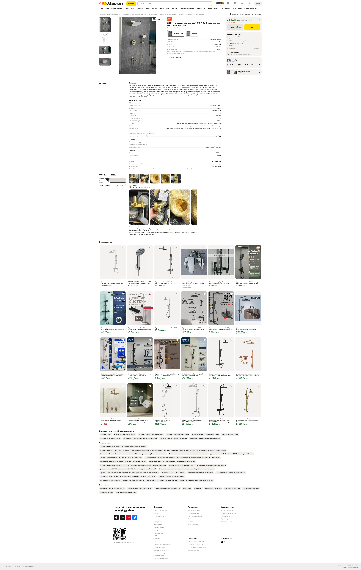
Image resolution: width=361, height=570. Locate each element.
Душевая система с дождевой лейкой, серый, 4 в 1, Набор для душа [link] (167, 374)
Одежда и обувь (159, 524)
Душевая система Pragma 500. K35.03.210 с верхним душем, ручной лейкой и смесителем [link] (193, 329)
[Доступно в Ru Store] (134, 519)
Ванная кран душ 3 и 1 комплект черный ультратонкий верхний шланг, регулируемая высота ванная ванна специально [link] (112, 329)
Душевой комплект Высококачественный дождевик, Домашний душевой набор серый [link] (246, 329)
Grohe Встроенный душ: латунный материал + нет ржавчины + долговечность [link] (192, 375)
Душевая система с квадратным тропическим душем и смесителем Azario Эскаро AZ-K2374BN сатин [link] (112, 282)
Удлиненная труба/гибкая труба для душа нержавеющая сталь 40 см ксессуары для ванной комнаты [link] (220, 282)
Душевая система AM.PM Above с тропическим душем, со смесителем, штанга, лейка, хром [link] (139, 329)
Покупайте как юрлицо (195, 516)
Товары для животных (160, 550)
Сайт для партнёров (194, 550)
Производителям (226, 516)
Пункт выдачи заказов (228, 519)
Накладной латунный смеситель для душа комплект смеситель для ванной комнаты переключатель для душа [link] (194, 282)
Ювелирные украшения (161, 558)
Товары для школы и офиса (162, 544)
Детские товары (159, 555)
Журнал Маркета (193, 524)
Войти (258, 3)
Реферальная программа (228, 513)
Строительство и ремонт (161, 553)
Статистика (8, 566)
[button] (169, 19)
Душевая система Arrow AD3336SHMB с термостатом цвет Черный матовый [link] (220, 375)
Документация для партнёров (197, 547)
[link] (105, 434)
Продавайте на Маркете (195, 544)
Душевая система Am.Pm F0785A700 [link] (167, 328)
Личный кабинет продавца (196, 541)
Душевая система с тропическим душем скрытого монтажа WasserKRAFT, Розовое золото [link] (111, 421)
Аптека (156, 530)
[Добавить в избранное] (123, 247)
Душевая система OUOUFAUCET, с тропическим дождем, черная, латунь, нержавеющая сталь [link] (221, 329)
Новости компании (227, 510)
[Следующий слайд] (159, 45)
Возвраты (191, 522)
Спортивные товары (160, 547)
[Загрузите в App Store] (116, 519)
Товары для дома (159, 527)
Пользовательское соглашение (24, 566)
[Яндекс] (356, 567)
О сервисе (191, 519)
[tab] (104, 8)
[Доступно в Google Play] (122, 519)
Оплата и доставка (193, 513)
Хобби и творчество (160, 536)
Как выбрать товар (193, 510)
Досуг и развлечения (160, 510)
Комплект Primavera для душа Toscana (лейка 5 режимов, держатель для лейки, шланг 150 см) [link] (139, 282)
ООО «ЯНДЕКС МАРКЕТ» (351, 565)
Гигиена (156, 519)
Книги (155, 541)
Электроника (158, 522)
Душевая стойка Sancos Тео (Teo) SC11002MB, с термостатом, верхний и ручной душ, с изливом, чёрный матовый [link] (220, 421)
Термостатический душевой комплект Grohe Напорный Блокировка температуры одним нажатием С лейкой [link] (140, 375)
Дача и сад (157, 538)
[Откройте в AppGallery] (128, 519)
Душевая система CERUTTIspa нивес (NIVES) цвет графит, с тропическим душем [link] (112, 375)
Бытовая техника (159, 516)
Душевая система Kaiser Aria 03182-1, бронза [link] (247, 421)
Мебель (156, 513)
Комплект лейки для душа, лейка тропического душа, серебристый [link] (138, 421)
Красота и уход (158, 533)
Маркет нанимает (226, 522)
